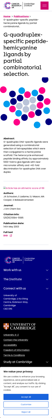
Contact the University (15, 339)
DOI (5, 235)
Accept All (26, 397)
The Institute (12, 279)
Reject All (26, 412)
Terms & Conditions (14, 355)
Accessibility (10, 345)
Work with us (12, 270)
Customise (26, 404)
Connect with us (14, 288)
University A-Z (11, 334)
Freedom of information (16, 350)
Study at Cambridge (17, 361)
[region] (26, 392)
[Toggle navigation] (44, 6)
